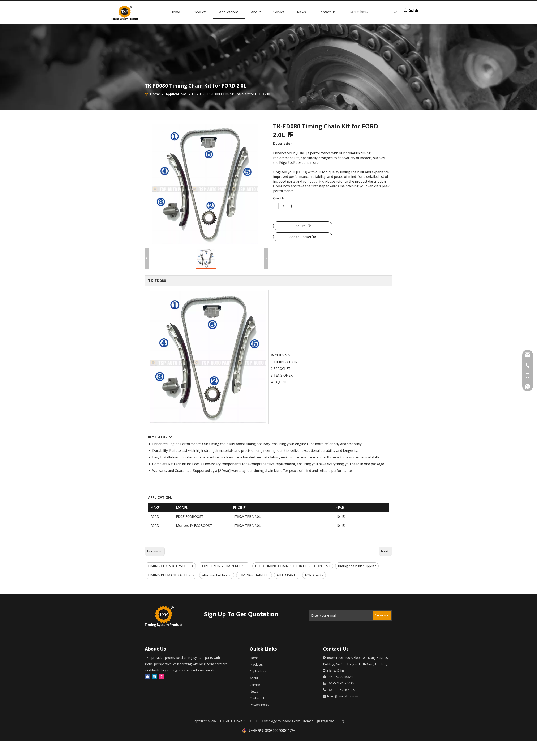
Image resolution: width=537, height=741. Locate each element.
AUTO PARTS (287, 575)
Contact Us (258, 698)
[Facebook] (147, 676)
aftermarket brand (216, 575)
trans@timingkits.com (342, 696)
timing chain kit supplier (357, 566)
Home (254, 658)
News (254, 691)
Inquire (300, 226)
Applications (258, 671)
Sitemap (307, 721)
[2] (163, 616)
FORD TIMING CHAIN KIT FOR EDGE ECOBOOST (292, 566)
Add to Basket (300, 236)
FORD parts (314, 575)
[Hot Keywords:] (395, 12)
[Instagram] (161, 676)
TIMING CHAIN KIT (254, 575)
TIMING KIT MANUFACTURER (170, 575)
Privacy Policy (259, 705)
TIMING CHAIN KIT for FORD (170, 566)
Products (256, 664)
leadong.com (291, 721)
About (254, 678)
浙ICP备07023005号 (329, 721)
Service (255, 684)
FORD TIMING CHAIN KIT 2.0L (224, 566)
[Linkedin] (154, 676)
